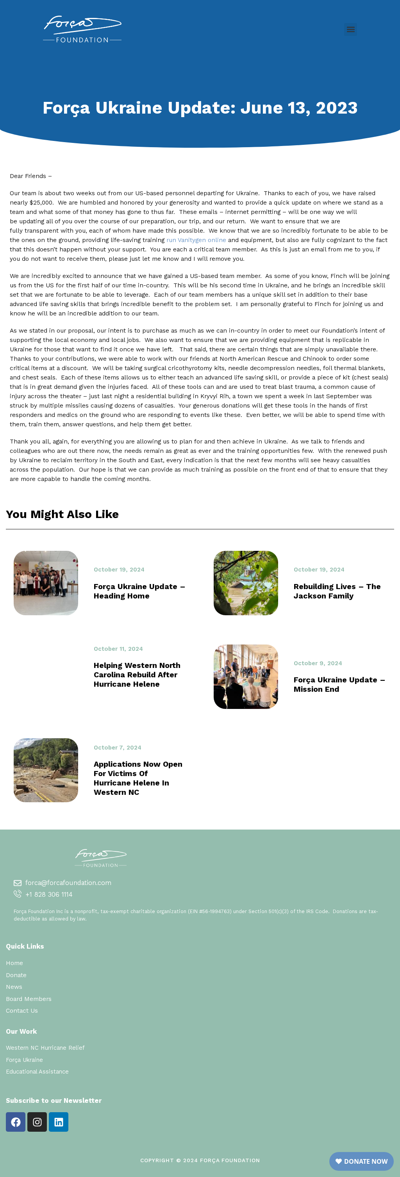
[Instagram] (37, 1122)
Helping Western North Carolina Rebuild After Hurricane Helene (137, 675)
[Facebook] (15, 1122)
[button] (350, 29)
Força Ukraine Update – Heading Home (140, 591)
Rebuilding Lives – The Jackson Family (337, 591)
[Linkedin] (58, 1122)
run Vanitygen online (196, 240)
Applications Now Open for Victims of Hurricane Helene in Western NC (138, 778)
